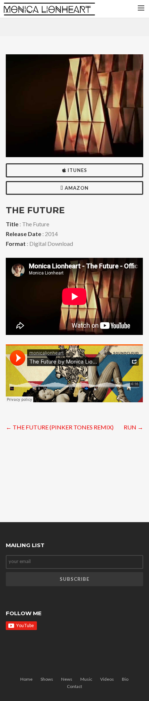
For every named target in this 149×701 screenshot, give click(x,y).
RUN (133, 427)
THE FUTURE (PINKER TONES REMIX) (60, 427)
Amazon (76, 188)
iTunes (76, 170)
